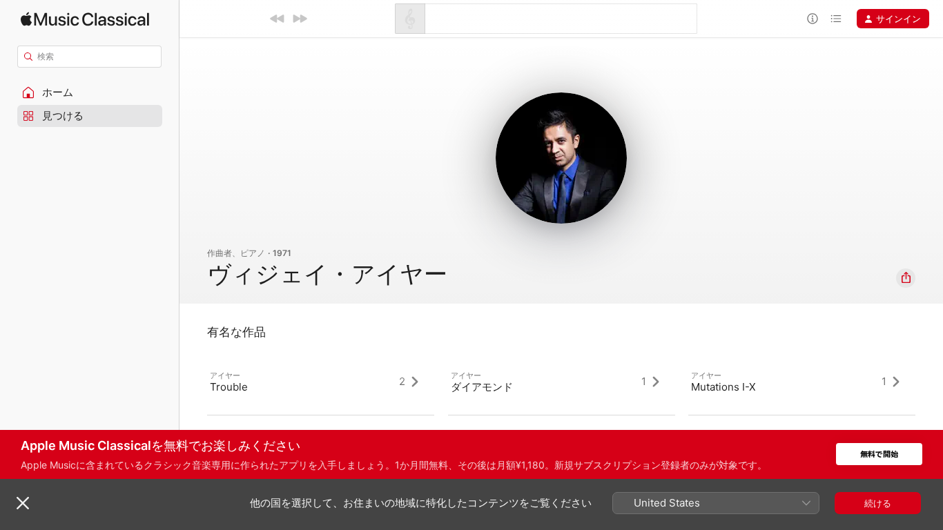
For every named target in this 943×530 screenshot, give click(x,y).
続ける (877, 503)
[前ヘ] (277, 19)
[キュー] (836, 18)
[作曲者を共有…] (905, 278)
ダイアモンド (482, 386)
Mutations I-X (723, 386)
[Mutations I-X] (801, 382)
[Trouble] (320, 382)
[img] (85, 19)
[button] (90, 92)
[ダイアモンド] (561, 382)
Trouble (229, 386)
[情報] (812, 18)
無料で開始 (879, 454)
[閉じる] (23, 503)
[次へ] (300, 19)
